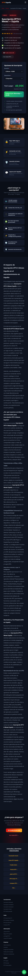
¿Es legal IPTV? (7, 936)
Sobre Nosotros (7, 945)
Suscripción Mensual (8, 902)
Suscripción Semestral (8, 907)
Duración (7, 68)
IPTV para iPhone (7, 922)
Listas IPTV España (8, 938)
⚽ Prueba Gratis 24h (8, 52)
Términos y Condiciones (9, 954)
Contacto (6, 947)
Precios (7, 8)
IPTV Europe (6, 963)
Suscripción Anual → (14, 855)
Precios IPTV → (14, 869)
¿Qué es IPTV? (7, 931)
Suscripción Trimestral (8, 904)
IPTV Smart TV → (14, 878)
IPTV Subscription (7, 965)
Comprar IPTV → (14, 883)
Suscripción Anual (7, 909)
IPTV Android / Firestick (9, 920)
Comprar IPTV (7, 925)
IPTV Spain (6, 960)
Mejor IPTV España (8, 933)
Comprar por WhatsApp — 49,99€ (13, 94)
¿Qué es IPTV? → (14, 874)
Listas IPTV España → (14, 860)
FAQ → (14, 888)
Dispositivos (7, 75)
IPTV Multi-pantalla (8, 911)
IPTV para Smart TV (8, 918)
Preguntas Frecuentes (8, 949)
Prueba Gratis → (14, 865)
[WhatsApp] (24, 972)
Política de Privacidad (8, 951)
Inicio (3, 8)
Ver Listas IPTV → (7, 56)
